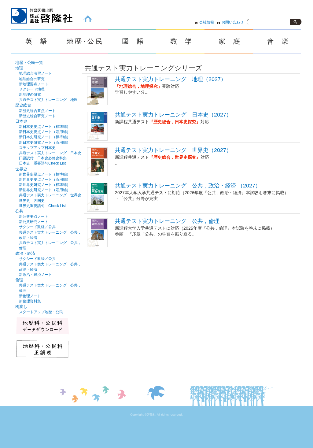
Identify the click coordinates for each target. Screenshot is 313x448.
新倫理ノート (30, 296)
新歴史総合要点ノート (37, 111)
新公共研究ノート (33, 222)
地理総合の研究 (32, 79)
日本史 (21, 121)
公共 (19, 211)
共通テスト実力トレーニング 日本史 (50, 153)
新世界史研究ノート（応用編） (44, 190)
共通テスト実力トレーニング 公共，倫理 (167, 221)
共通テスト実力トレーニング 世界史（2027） (173, 150)
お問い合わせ (233, 22)
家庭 (228, 41)
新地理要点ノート (33, 84)
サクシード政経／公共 (37, 227)
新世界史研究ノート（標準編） (44, 185)
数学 (180, 41)
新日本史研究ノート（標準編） (44, 137)
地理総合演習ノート (35, 73)
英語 (35, 41)
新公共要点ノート (33, 216)
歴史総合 (23, 105)
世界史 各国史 (32, 200)
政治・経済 (25, 253)
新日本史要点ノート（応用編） (44, 132)
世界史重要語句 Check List (42, 206)
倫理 (19, 280)
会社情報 (206, 22)
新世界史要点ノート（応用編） (44, 179)
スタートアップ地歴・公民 (41, 312)
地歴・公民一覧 (29, 62)
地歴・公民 (84, 41)
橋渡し (21, 306)
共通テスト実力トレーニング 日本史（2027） (173, 115)
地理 (19, 68)
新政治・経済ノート (35, 274)
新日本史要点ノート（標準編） (44, 126)
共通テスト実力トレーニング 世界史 (50, 195)
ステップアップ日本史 (37, 148)
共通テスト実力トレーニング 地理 (48, 100)
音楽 (277, 41)
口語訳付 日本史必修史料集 (43, 158)
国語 (132, 41)
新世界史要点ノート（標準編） (44, 174)
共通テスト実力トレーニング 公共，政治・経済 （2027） (188, 186)
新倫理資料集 (30, 301)
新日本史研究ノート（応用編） (44, 142)
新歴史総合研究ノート (37, 116)
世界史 (21, 169)
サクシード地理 (32, 89)
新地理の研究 (30, 94)
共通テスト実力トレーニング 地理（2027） (170, 79)
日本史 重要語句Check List (42, 163)
